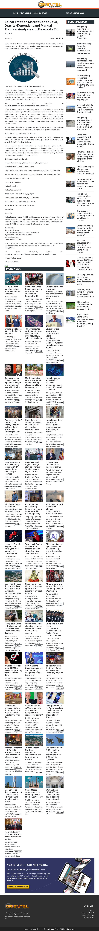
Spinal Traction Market (18, 133)
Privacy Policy (89, 917)
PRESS (35, 13)
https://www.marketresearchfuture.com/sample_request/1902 (27, 106)
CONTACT (43, 13)
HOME (15, 13)
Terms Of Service (88, 915)
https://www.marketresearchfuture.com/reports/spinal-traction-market (30, 254)
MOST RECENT (25, 13)
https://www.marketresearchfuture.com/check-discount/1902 (39, 174)
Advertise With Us (87, 913)
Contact (91, 910)
